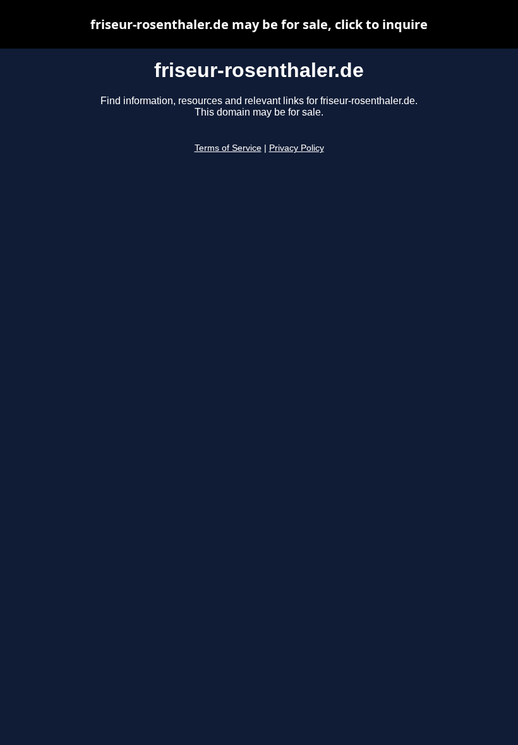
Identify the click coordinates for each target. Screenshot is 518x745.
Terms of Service (228, 148)
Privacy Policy (296, 148)
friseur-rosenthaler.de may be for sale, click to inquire (259, 24)
